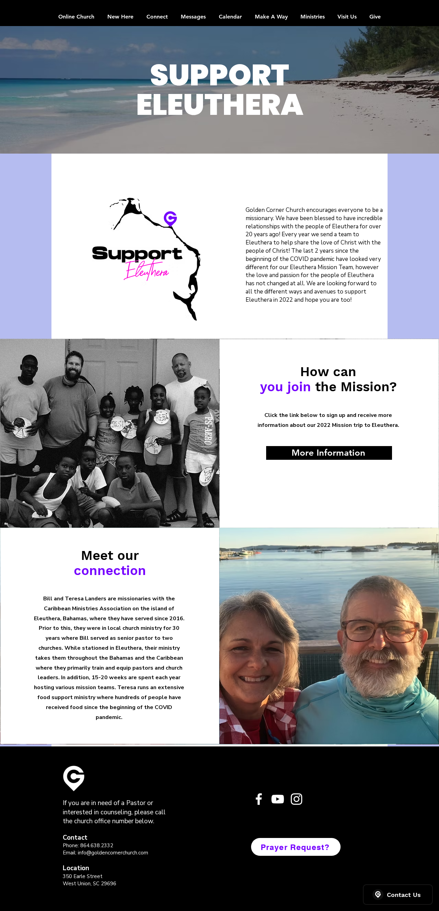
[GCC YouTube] (277, 799)
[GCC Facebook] (258, 799)
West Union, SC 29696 (89, 883)
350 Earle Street (83, 876)
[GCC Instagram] (296, 799)
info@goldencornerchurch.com (113, 852)
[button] (146, 259)
